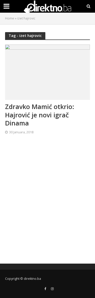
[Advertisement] (47, 201)
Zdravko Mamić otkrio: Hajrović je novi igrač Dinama (39, 114)
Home (9, 18)
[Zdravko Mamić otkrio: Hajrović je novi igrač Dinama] (47, 71)
